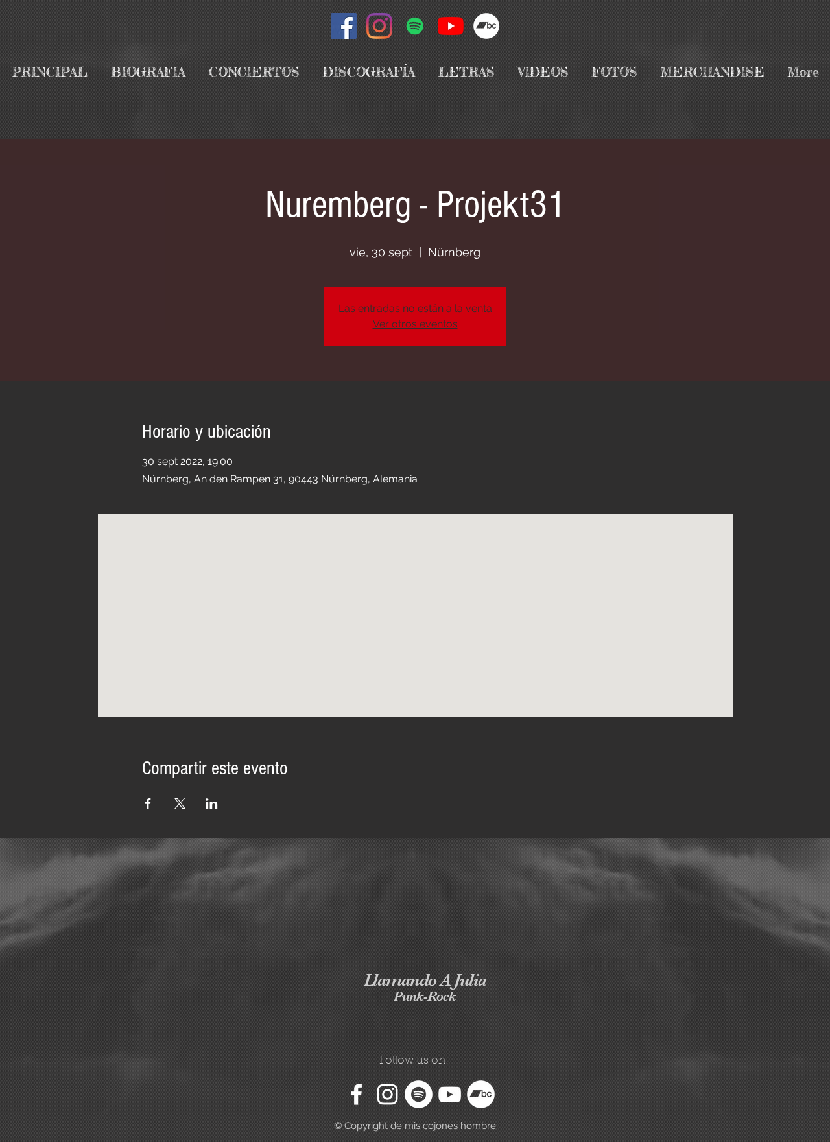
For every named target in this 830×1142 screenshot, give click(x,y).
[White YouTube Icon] (450, 1094)
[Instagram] (379, 26)
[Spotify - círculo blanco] (419, 1094)
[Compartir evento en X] (180, 803)
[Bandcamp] (486, 26)
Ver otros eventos (415, 324)
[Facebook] (344, 26)
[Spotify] (415, 26)
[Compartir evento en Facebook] (148, 803)
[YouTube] (451, 26)
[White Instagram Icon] (387, 1094)
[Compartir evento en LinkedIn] (212, 803)
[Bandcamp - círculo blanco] (481, 1094)
